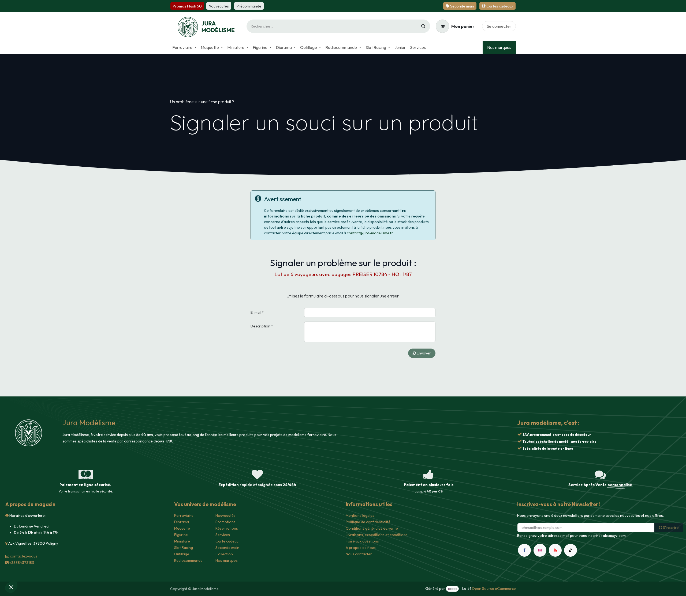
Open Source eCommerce (494, 588)
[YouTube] (555, 550)
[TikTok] (570, 550)
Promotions (225, 521)
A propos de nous (361, 547)
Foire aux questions (362, 541)
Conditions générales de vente (372, 528)
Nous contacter (359, 554)
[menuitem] (184, 47)
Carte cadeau (226, 541)
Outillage (181, 554)
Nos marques (499, 47)
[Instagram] (540, 550)
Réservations (226, 528)
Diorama (181, 521)
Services (222, 534)
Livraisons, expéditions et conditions (377, 534)
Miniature (182, 541)
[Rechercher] (423, 26)
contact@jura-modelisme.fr (370, 233)
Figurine (181, 534)
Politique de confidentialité (368, 521)
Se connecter (499, 26)
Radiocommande (188, 560)
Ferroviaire (183, 515)
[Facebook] (524, 550)
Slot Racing (183, 547)
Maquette (182, 528)
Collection (224, 554)
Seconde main (227, 547)
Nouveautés (225, 515)
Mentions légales (360, 515)
